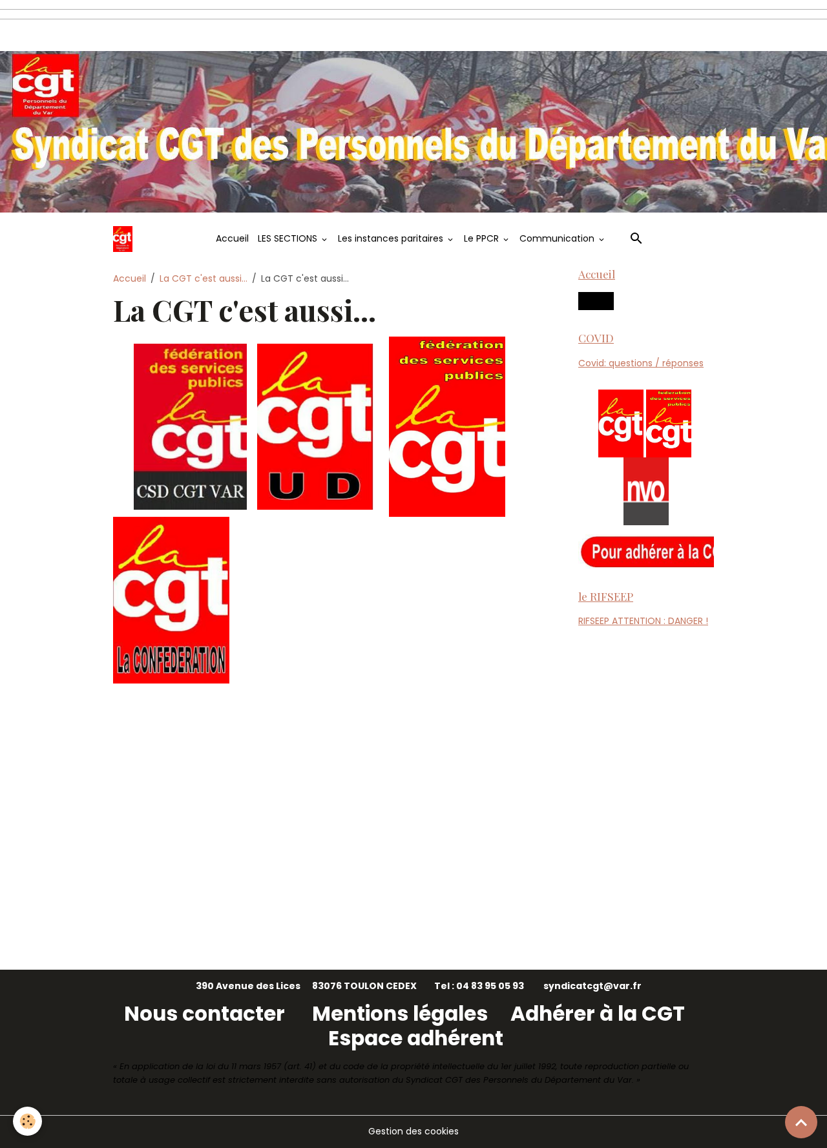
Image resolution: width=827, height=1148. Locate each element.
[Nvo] (646, 490)
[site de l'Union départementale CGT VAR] (315, 425)
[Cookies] (27, 1121)
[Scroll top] (801, 1122)
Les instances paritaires (392, 238)
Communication (558, 238)
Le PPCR (482, 238)
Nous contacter (206, 1013)
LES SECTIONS (289, 238)
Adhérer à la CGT (597, 1013)
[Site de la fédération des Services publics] (447, 425)
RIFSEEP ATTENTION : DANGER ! (643, 620)
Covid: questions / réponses (641, 363)
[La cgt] (621, 422)
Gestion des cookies (413, 1131)
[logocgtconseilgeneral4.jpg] (668, 422)
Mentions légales (402, 1013)
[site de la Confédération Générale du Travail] (171, 599)
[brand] (125, 239)
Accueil (232, 238)
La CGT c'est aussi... (203, 278)
